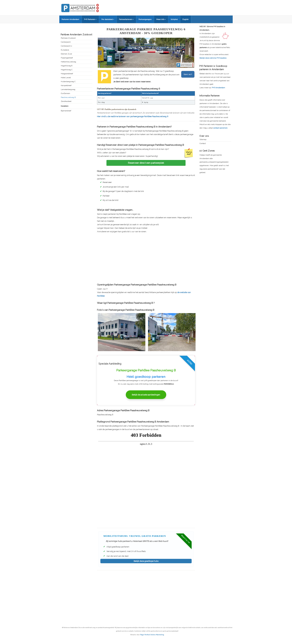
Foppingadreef (67, 58)
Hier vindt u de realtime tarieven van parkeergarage (132, 116)
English (185, 19)
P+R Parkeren (89, 19)
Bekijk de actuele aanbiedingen (146, 395)
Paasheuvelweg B (68, 97)
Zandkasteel (66, 101)
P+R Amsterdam (218, 88)
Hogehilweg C (67, 70)
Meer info (160, 19)
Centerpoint (66, 42)
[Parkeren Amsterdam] (91, 7)
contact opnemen (220, 128)
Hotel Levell (66, 78)
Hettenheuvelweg (68, 62)
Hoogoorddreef (67, 74)
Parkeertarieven (125, 19)
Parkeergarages (145, 19)
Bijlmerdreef (66, 111)
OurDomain (65, 93)
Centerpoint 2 (66, 46)
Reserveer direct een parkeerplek (146, 162)
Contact (203, 143)
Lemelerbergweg (68, 89)
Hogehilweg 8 (66, 66)
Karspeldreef (66, 86)
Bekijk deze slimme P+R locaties (213, 58)
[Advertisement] (146, 258)
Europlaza (65, 50)
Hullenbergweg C (68, 82)
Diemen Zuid (66, 54)
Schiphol (174, 19)
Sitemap (203, 140)
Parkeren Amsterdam (70, 19)
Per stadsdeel (107, 19)
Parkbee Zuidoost (68, 38)
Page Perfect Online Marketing (152, 634)
